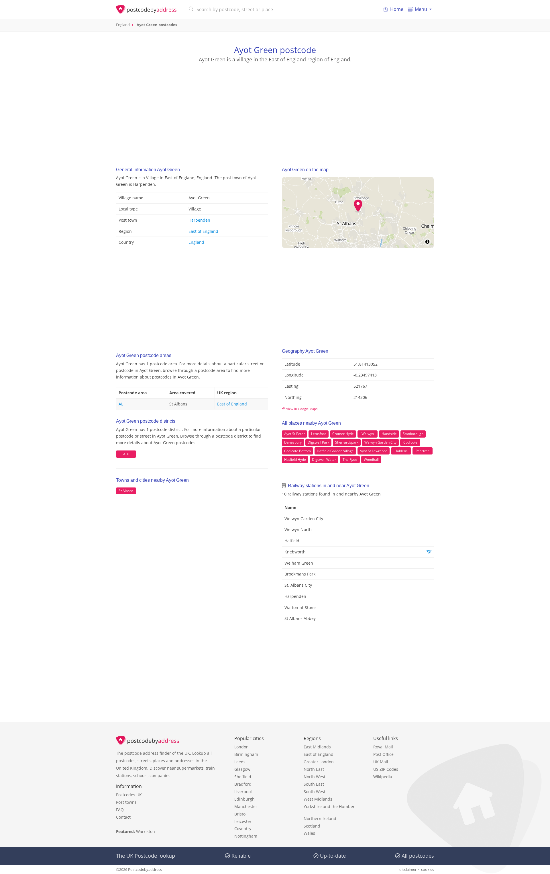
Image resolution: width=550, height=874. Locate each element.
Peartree (423, 450)
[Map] (358, 212)
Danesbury (293, 442)
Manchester (245, 806)
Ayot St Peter (294, 433)
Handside (389, 433)
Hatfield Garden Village (335, 450)
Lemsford (318, 433)
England (196, 242)
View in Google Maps (301, 409)
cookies (427, 869)
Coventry (242, 828)
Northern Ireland (320, 818)
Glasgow (242, 769)
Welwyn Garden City (380, 442)
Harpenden (199, 220)
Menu (421, 9)
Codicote (410, 442)
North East (314, 769)
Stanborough (413, 433)
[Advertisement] (275, 109)
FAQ (120, 809)
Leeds (239, 761)
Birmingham (246, 754)
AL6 (126, 454)
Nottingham (245, 836)
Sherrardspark (346, 442)
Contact (123, 817)
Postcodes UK (129, 794)
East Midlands (317, 747)
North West (314, 776)
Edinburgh (244, 799)
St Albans (126, 490)
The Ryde (350, 459)
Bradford (243, 784)
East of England (203, 231)
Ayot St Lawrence (373, 450)
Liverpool (243, 791)
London (241, 747)
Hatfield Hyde (295, 459)
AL (121, 404)
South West (314, 791)
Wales (309, 833)
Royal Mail (383, 747)
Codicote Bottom (297, 450)
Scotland (312, 826)
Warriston (145, 831)
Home (396, 9)
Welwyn (368, 433)
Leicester (243, 821)
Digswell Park (318, 442)
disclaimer (408, 869)
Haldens (401, 450)
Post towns (126, 802)
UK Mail (380, 761)
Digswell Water (324, 459)
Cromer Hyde (343, 433)
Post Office (383, 754)
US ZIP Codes (385, 769)
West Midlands (318, 799)
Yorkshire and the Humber (329, 806)
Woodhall (371, 459)
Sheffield (242, 776)
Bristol (240, 814)
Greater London (319, 761)
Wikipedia (382, 776)
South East (314, 784)
